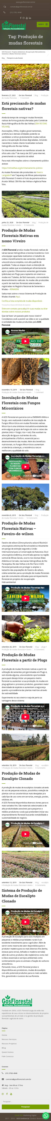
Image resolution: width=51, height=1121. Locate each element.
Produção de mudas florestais (13, 392)
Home (4, 1035)
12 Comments (31, 518)
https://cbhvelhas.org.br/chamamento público (22, 168)
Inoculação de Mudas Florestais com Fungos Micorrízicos (21, 403)
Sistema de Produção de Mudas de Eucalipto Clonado (22, 895)
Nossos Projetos (9, 1043)
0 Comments (29, 225)
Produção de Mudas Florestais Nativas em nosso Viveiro (20, 235)
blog (36, 95)
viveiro (18, 225)
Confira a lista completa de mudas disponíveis (22, 301)
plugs (44, 647)
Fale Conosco (8, 1056)
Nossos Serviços (9, 1039)
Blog (4, 1048)
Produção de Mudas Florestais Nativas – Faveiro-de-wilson (19, 528)
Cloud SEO (19, 1115)
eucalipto (45, 765)
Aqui (18, 296)
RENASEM (14, 289)
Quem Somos (8, 1052)
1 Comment (24, 98)
